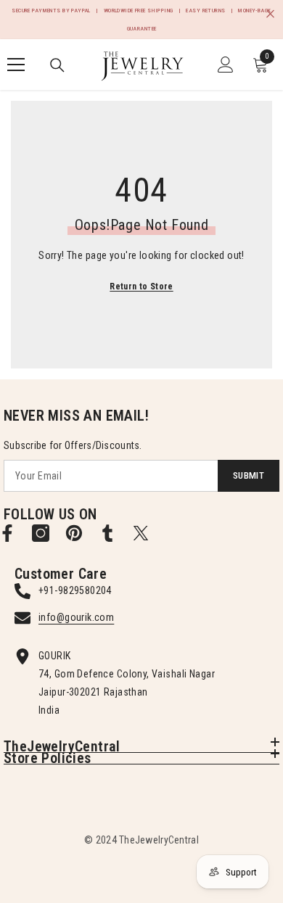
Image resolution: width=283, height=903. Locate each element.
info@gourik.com (76, 617)
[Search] (57, 65)
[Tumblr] (107, 533)
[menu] (16, 64)
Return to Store (141, 286)
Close (270, 14)
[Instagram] (41, 533)
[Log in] (226, 65)
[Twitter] (141, 533)
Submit (248, 475)
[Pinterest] (74, 533)
